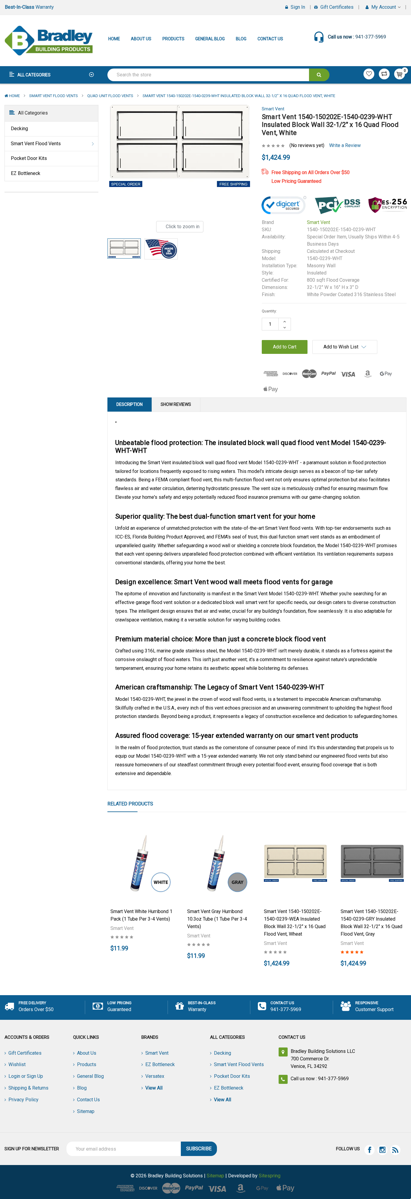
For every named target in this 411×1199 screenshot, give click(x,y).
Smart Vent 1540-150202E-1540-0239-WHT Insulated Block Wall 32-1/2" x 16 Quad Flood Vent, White (239, 96)
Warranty (29, 7)
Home (114, 38)
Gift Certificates (336, 7)
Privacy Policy (23, 1099)
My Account (383, 7)
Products (173, 38)
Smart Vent (156, 1053)
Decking (19, 128)
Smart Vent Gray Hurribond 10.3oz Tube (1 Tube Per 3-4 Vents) (217, 919)
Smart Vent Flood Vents (53, 96)
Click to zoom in (182, 226)
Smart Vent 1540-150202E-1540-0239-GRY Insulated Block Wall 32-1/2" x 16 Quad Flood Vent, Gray (371, 923)
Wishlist (17, 1064)
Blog (241, 38)
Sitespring (269, 1176)
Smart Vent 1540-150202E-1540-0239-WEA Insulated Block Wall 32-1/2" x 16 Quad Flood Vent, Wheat (295, 923)
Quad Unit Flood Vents (110, 96)
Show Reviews (176, 404)
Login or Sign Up (25, 1076)
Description (129, 404)
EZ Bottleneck (25, 173)
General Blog (210, 38)
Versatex (154, 1076)
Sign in (297, 7)
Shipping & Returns (28, 1088)
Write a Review (345, 145)
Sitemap (85, 1111)
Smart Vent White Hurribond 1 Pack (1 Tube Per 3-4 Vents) (141, 915)
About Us (141, 38)
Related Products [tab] (130, 804)
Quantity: (269, 311)
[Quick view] (142, 844)
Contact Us (270, 38)
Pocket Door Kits (29, 158)
